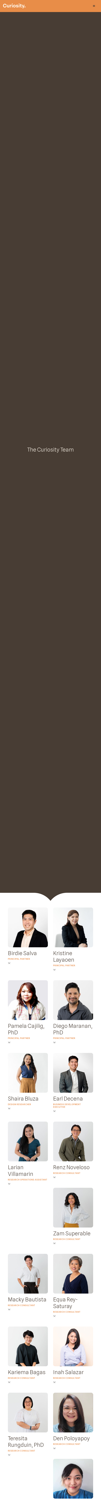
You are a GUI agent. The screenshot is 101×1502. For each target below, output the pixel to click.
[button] (94, 6)
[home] (11, 6)
